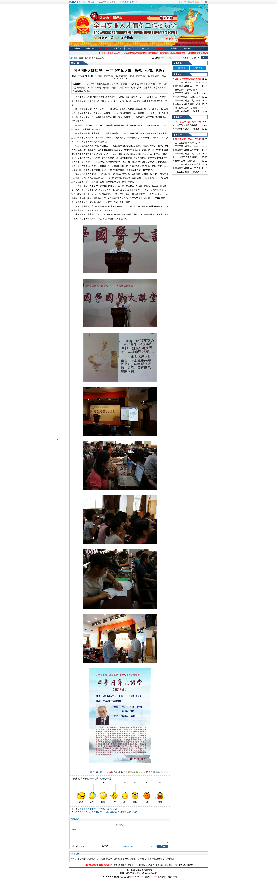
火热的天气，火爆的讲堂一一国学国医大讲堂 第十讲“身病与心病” (108, 812)
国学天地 (89, 58)
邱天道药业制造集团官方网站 (125, 859)
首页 (81, 58)
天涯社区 (158, 772)
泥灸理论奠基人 (120, 865)
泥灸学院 (118, 48)
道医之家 (100, 58)
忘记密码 (91, 2)
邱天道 (130, 865)
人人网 (124, 772)
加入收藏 (182, 2)
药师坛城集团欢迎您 (104, 859)
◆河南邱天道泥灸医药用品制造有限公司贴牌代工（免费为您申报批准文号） (199, 53)
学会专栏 (145, 48)
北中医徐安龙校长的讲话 (186, 108)
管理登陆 (168, 865)
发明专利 (159, 865)
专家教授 (173, 48)
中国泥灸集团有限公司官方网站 (83, 859)
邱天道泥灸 (104, 48)
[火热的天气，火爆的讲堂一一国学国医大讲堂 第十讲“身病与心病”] (61, 439)
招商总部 (159, 48)
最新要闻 (90, 48)
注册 (84, 2)
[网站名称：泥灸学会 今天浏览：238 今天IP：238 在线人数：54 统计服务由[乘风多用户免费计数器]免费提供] (105, 877)
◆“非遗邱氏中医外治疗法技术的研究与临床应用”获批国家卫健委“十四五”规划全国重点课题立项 (118, 53)
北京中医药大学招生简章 (183, 865)
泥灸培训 (131, 48)
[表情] (74, 830)
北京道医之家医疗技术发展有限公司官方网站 (155, 859)
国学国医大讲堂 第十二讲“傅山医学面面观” (98, 809)
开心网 (132, 772)
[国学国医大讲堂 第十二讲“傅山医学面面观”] (216, 439)
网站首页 (76, 48)
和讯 (150, 772)
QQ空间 (106, 772)
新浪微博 (115, 772)
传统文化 (181, 68)
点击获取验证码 (127, 846)
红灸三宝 (201, 48)
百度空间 (142, 772)
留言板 (187, 48)
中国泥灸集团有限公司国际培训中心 (98, 865)
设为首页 (190, 2)
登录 (78, 2)
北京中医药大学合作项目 (144, 865)
